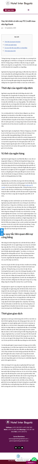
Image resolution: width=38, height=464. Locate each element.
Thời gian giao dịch (10, 51)
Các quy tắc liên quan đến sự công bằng (16, 48)
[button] (34, 460)
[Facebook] (16, 447)
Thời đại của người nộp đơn (13, 41)
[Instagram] (19, 447)
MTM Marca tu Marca (24, 460)
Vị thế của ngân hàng (11, 45)
